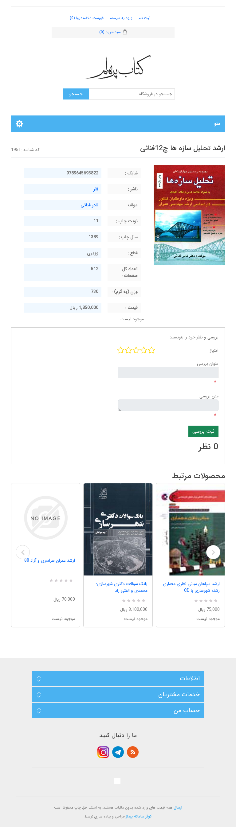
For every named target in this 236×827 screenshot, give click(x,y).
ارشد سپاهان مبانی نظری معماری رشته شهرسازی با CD (191, 587)
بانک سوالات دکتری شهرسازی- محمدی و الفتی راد (121, 587)
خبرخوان (133, 752)
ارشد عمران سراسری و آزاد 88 (49, 560)
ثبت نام (145, 18)
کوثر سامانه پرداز (139, 816)
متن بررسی (208, 396)
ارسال (178, 807)
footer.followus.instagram (103, 752)
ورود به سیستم (121, 18)
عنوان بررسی (207, 363)
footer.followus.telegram (118, 752)
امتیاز (214, 350)
